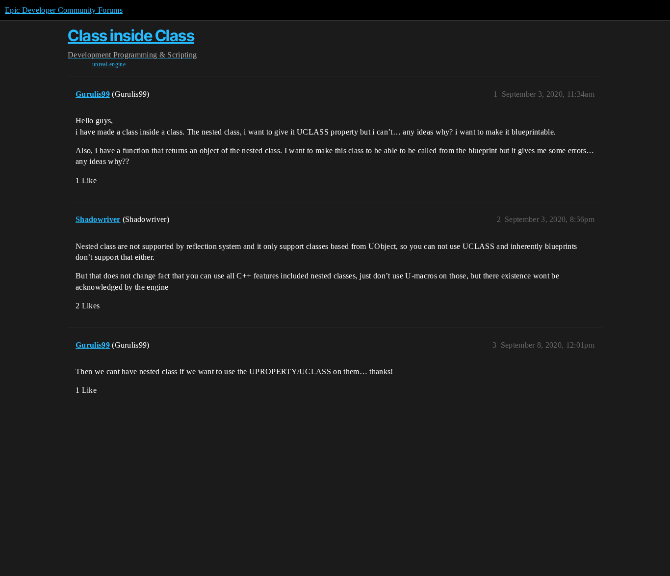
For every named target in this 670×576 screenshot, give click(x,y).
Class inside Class (131, 35)
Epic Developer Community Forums (64, 10)
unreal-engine (109, 64)
